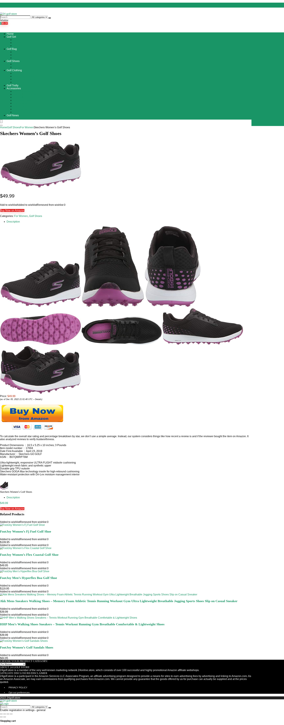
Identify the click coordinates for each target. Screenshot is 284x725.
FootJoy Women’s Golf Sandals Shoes (26, 647)
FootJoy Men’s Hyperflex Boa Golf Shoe (28, 578)
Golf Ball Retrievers (24, 94)
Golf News (13, 115)
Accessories (14, 88)
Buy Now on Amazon (12, 210)
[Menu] (1, 121)
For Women (20, 42)
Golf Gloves (20, 103)
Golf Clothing (14, 70)
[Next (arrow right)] (4, 716)
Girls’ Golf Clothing (24, 76)
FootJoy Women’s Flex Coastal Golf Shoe (29, 554)
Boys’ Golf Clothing (24, 73)
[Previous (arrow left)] (1, 716)
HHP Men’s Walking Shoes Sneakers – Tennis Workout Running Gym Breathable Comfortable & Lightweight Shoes (82, 624)
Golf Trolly (12, 85)
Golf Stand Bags (22, 57)
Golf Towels (20, 109)
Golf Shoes (13, 61)
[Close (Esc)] (1, 713)
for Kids (17, 45)
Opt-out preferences (19, 692)
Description (13, 221)
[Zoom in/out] (11, 713)
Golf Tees (18, 106)
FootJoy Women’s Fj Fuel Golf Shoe (25, 531)
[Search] (49, 17)
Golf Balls (18, 97)
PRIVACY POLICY (18, 687)
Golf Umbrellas (22, 112)
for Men (17, 39)
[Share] (4, 713)
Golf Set (11, 36)
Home (10, 33)
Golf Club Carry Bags (25, 51)
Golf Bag (12, 49)
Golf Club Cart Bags (24, 54)
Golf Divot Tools (22, 100)
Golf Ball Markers (23, 91)
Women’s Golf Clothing (26, 82)
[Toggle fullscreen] (8, 713)
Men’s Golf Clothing (24, 79)
